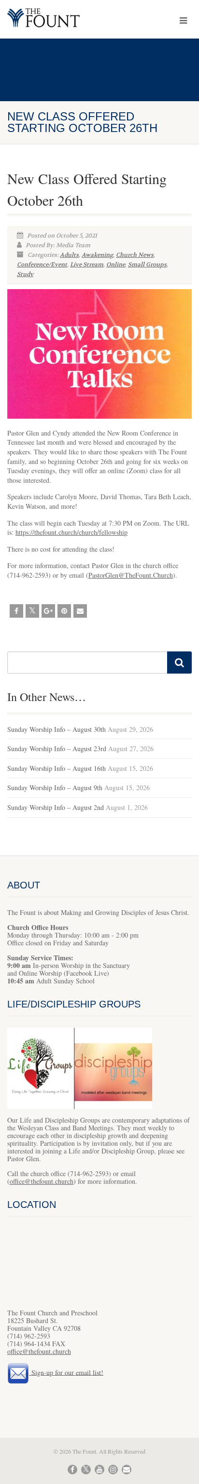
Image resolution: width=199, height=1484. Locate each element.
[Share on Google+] (48, 611)
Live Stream (86, 264)
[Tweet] (32, 611)
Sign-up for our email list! (66, 1372)
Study (25, 274)
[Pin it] (64, 611)
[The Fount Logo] (66, 19)
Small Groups (147, 264)
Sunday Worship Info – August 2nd (55, 807)
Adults (69, 255)
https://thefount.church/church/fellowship (71, 532)
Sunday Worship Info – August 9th (54, 787)
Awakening (97, 255)
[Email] (80, 611)
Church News (135, 255)
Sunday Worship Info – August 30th (56, 729)
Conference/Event (42, 264)
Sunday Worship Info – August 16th (56, 768)
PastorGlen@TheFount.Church (130, 575)
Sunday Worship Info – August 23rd (56, 748)
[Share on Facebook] (16, 611)
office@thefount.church (41, 1181)
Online (115, 264)
